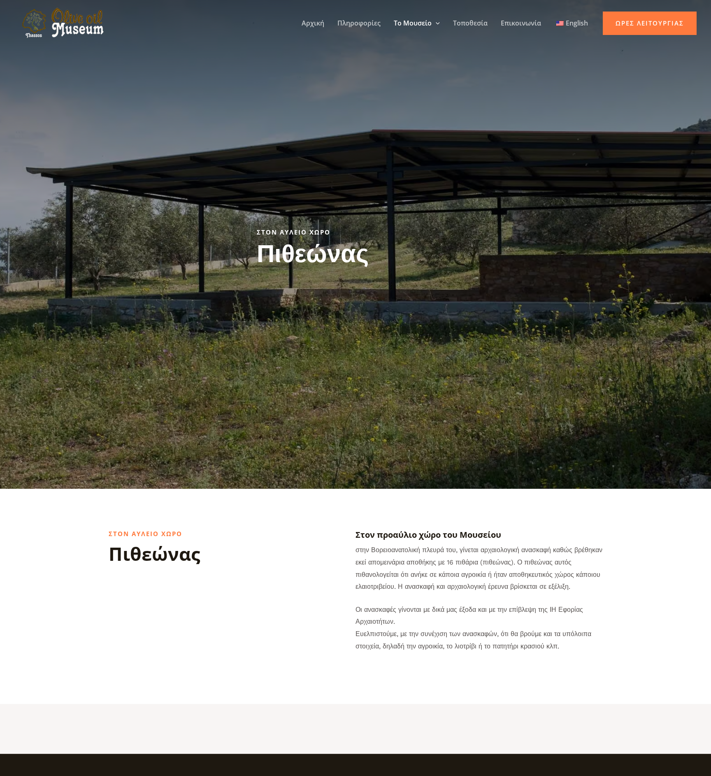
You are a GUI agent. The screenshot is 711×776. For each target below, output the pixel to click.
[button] (436, 23)
